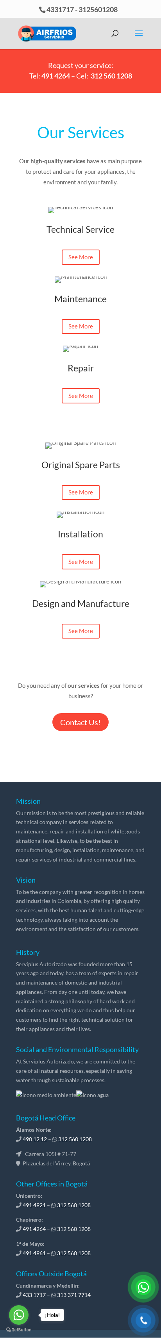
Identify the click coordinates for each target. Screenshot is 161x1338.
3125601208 (98, 9)
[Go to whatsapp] (19, 1315)
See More (80, 256)
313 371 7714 (74, 1295)
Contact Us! (80, 722)
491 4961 (34, 1253)
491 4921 (34, 1205)
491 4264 (55, 75)
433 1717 (34, 1295)
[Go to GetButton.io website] (18, 1330)
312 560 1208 (111, 75)
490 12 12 (35, 1139)
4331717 (60, 9)
